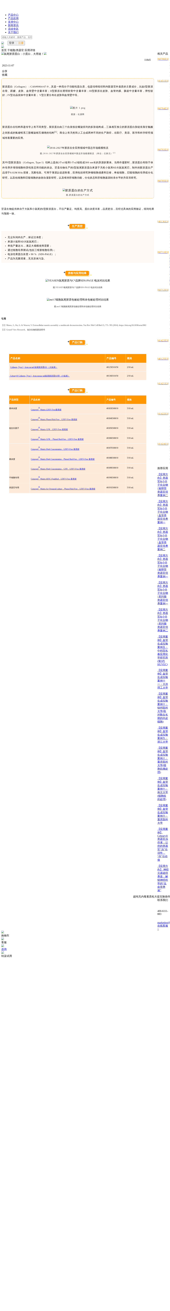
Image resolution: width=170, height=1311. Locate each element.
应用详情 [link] (30, 50)
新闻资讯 (13, 25)
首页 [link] (4, 50)
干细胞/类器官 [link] (16, 50)
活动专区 (13, 28)
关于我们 (13, 32)
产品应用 (13, 18)
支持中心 (13, 21)
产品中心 (13, 14)
